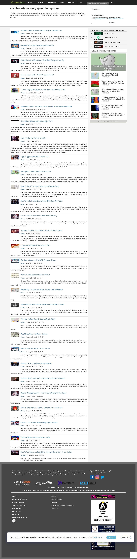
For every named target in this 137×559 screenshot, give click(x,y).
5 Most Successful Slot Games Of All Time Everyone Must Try (42, 60)
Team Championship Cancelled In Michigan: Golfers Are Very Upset (113, 82)
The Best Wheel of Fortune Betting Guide (35, 437)
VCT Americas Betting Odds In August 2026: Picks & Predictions (113, 98)
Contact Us (15, 514)
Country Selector (56, 499)
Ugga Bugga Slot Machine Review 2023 (35, 157)
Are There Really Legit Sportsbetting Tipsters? (110, 74)
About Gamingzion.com (19, 499)
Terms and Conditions (19, 505)
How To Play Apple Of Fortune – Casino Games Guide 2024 (42, 408)
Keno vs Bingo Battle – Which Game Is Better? (37, 75)
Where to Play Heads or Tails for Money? (35, 275)
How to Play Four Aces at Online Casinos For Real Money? (42, 290)
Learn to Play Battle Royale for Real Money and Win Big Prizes (43, 90)
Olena (22, 33)
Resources (54, 508)
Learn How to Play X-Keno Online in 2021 (35, 245)
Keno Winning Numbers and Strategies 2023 (36, 121)
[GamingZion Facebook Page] (92, 477)
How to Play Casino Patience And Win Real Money (39, 216)
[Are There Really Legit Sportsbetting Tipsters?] (95, 75)
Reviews (41, 2)
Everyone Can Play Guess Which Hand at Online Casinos (41, 230)
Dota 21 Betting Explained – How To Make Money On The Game (43, 393)
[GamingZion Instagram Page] (97, 477)
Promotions (52, 2)
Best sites (30, 2)
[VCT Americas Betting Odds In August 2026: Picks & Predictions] (95, 99)
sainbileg (23, 455)
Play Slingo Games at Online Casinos (34, 334)
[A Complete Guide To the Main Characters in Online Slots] (95, 91)
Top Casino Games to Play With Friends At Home (38, 260)
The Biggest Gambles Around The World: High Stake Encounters (112, 106)
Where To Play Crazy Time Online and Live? (36, 363)
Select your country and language (98, 3)
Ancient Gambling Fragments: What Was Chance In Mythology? (113, 114)
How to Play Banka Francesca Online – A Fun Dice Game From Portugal (46, 106)
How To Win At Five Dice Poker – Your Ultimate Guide (40, 186)
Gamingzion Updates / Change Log (62, 505)
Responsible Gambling (19, 517)
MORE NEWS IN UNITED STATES (108, 121)
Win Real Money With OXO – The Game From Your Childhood (43, 378)
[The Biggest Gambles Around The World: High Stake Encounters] (95, 107)
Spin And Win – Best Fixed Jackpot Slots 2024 (37, 45)
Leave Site (125, 537)
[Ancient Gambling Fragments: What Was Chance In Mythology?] (95, 115)
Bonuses (71, 2)
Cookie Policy (16, 511)
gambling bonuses (100, 18)
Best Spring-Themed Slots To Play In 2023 (36, 171)
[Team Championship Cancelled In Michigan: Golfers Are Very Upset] (95, 83)
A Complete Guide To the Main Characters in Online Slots (112, 90)
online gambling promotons (115, 18)
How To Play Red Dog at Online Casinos (35, 349)
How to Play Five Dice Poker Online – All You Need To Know (42, 304)
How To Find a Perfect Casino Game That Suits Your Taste (41, 201)
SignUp (112, 22)
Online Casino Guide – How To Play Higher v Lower (39, 422)
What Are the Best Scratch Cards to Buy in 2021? (38, 319)
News (62, 2)
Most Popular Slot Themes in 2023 (33, 138)
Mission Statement (18, 502)
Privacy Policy (16, 508)
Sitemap (54, 502)
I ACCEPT (111, 537)
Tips (80, 2)
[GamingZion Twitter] (102, 477)
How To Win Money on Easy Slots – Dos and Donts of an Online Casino (46, 452)
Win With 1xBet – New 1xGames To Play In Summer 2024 (41, 30)
